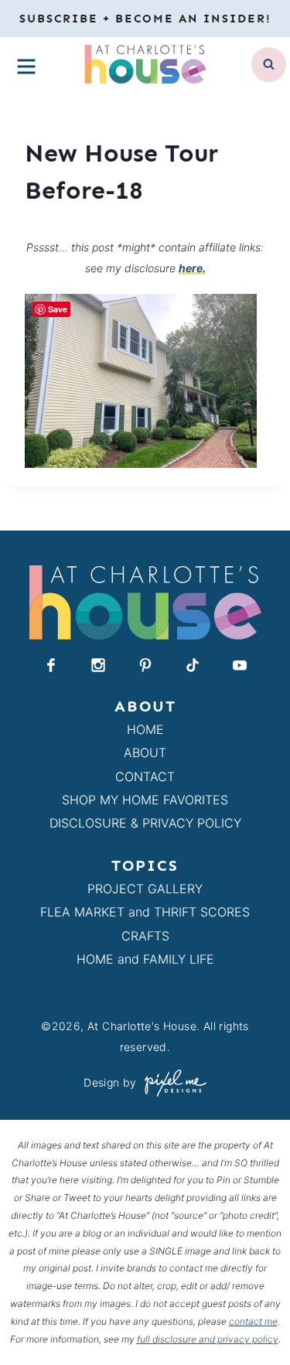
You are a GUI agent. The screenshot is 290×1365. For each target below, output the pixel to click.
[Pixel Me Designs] (171, 1083)
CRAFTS (145, 936)
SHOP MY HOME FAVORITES (145, 799)
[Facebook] (51, 665)
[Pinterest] (145, 665)
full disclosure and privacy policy (207, 1339)
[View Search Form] (268, 64)
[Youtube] (240, 665)
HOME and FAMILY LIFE (145, 959)
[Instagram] (98, 665)
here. (192, 268)
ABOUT (145, 752)
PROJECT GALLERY (145, 888)
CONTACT (145, 776)
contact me (253, 1321)
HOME (145, 729)
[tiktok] (192, 665)
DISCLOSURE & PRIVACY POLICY (145, 823)
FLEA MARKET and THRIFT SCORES (145, 912)
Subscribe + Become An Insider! (145, 19)
